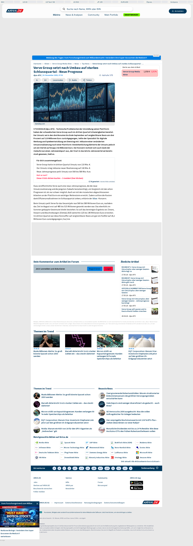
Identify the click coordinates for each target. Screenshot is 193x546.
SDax (95, 198)
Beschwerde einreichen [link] (42, 488)
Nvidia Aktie (44, 442)
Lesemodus (58, 80)
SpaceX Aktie (69, 442)
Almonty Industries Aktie (99, 457)
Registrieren (94, 268)
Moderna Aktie (146, 442)
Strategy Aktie (121, 457)
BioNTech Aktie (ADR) (123, 442)
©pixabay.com (40, 124)
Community (93, 14)
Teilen (89, 80)
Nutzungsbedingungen (93, 502)
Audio (74, 80)
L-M (94, 468)
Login (108, 268)
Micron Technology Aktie (74, 447)
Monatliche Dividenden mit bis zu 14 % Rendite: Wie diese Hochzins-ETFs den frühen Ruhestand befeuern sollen (132, 429)
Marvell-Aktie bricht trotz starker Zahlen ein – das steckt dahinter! (80, 352)
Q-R (107, 468)
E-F (75, 468)
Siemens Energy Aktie (98, 452)
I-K (88, 468)
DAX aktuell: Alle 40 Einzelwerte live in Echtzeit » (140, 461)
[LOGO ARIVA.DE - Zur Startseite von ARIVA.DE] (14, 10)
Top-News (86, 63)
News (77, 63)
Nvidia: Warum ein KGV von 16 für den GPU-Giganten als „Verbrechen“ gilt (66, 429)
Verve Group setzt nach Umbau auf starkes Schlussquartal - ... (118, 63)
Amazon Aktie (145, 457)
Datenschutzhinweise (73, 502)
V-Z (125, 468)
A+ (45, 80)
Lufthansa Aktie (121, 452)
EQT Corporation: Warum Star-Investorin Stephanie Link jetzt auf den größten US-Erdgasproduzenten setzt (143, 355)
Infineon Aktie (45, 447)
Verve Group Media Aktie (62, 63)
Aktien (46, 63)
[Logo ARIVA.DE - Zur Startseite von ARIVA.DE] (151, 502)
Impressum (58, 502)
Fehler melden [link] (39, 491)
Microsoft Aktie (146, 452)
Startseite (37, 63)
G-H (81, 468)
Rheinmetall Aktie (97, 447)
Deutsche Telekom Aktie (49, 452)
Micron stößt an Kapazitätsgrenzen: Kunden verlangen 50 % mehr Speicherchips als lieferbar (109, 355)
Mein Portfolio (111, 14)
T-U (119, 468)
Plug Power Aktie (71, 452)
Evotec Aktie (145, 447)
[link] (19, 503)
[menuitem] (48, 482)
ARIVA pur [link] (69, 485)
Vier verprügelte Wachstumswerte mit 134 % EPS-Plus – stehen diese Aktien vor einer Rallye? (131, 421)
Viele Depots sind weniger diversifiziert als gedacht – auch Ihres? (132, 404)
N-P (100, 468)
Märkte (56, 14)
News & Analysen (74, 14)
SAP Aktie (93, 442)
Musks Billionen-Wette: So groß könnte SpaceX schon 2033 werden (47, 353)
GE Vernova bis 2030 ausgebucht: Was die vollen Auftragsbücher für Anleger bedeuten (128, 412)
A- (37, 80)
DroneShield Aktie (71, 457)
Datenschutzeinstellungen (114, 502)
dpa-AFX (37, 75)
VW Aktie (42, 457)
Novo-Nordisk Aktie (123, 447)
